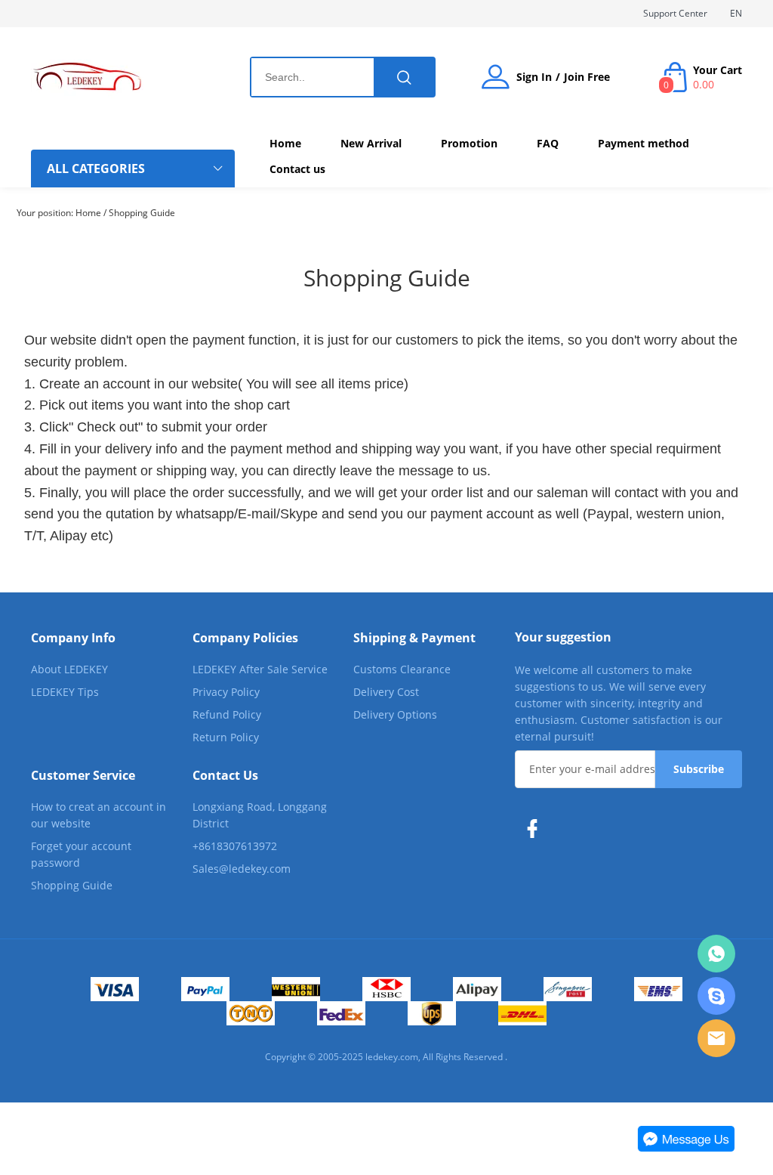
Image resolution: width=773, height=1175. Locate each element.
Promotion (469, 143)
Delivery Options (395, 714)
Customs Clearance (402, 669)
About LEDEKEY (69, 669)
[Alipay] (477, 989)
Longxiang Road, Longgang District (259, 814)
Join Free (587, 77)
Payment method (643, 143)
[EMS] (658, 989)
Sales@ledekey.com (241, 868)
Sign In (534, 77)
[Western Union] (296, 989)
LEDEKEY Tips (65, 692)
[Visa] (115, 989)
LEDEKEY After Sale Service (260, 669)
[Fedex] (341, 1013)
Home (285, 143)
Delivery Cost (386, 692)
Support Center (675, 13)
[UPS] (432, 1013)
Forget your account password (81, 854)
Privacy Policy (226, 692)
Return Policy (225, 737)
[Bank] (386, 989)
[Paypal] (205, 989)
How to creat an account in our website (98, 814)
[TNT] (250, 1013)
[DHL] (522, 1013)
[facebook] (536, 829)
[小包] (568, 989)
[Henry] (716, 953)
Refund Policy (226, 714)
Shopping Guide (142, 212)
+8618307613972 (234, 846)
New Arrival (371, 143)
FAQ (548, 143)
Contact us (297, 169)
